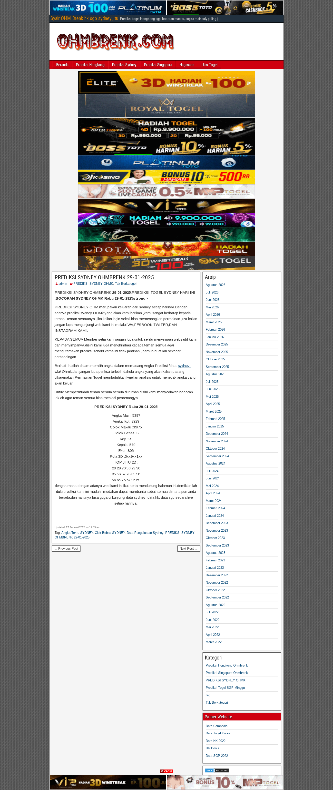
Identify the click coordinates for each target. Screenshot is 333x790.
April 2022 (213, 635)
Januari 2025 (215, 426)
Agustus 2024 (215, 463)
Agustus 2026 (215, 285)
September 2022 (217, 597)
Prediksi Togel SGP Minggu (225, 687)
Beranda (62, 64)
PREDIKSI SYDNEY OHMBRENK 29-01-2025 (104, 277)
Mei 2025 (212, 396)
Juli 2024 (212, 471)
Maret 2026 (214, 322)
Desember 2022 (217, 575)
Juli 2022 (212, 612)
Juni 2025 (212, 389)
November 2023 (217, 530)
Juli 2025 (212, 382)
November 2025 (217, 352)
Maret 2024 (214, 501)
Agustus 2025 (215, 374)
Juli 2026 (212, 292)
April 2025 (213, 404)
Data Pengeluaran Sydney (145, 533)
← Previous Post (66, 548)
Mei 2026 (212, 307)
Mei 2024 (212, 486)
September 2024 (217, 456)
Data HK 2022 (215, 741)
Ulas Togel (209, 64)
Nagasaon (186, 64)
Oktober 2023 (215, 538)
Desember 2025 (217, 344)
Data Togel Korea (218, 733)
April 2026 (213, 314)
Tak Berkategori (126, 283)
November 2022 (217, 582)
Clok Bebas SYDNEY (110, 533)
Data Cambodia (216, 726)
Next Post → (189, 548)
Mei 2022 (212, 627)
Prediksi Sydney (124, 64)
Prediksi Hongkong (90, 64)
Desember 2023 (217, 523)
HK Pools (212, 748)
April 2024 (213, 493)
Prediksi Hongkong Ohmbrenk (227, 665)
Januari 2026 (215, 337)
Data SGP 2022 (217, 756)
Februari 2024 (215, 508)
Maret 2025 (214, 411)
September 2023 (217, 545)
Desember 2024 (217, 434)
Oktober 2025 (215, 359)
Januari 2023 (215, 567)
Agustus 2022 (215, 605)
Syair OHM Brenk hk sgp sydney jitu (84, 18)
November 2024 (217, 441)
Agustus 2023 (215, 553)
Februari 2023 (215, 560)
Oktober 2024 (215, 448)
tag (208, 695)
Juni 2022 (212, 620)
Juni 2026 (212, 300)
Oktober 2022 (215, 590)
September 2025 (217, 367)
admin (63, 283)
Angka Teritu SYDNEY (77, 533)
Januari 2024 (215, 515)
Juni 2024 (212, 478)
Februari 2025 (215, 419)
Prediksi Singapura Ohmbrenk (227, 673)
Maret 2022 (214, 642)
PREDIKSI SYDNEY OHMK (93, 283)
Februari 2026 (215, 329)
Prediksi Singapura (158, 64)
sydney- (184, 366)
